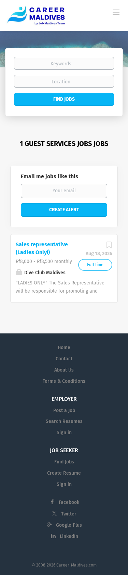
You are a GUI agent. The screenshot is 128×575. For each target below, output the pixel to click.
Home (64, 347)
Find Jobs (64, 99)
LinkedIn (69, 536)
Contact (64, 359)
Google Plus (69, 525)
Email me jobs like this (49, 176)
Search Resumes (64, 421)
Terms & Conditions (64, 381)
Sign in (64, 433)
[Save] (108, 247)
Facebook (69, 502)
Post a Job (64, 410)
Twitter (68, 514)
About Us (64, 370)
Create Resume (64, 473)
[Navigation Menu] (116, 12)
